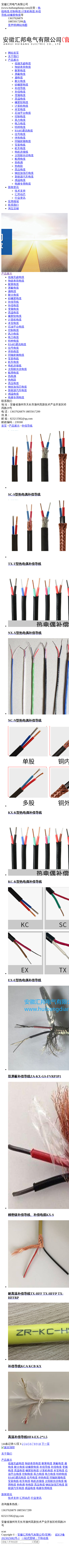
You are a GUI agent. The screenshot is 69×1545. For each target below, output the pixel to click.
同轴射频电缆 (23, 141)
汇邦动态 (20, 194)
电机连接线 (21, 151)
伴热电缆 (20, 137)
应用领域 (13, 201)
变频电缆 (20, 95)
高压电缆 (20, 169)
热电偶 (19, 162)
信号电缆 (20, 134)
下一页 (46, 1443)
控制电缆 (15, 11)
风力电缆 (20, 120)
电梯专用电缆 (23, 183)
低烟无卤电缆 (23, 63)
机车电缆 (20, 148)
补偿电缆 (20, 91)
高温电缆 (20, 98)
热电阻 (19, 166)
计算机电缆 (28, 11)
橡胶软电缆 (21, 102)
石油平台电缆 (23, 113)
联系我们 (13, 204)
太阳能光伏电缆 (24, 155)
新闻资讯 (13, 187)
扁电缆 (19, 77)
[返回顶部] (8, 1447)
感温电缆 (20, 180)
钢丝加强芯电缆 (24, 173)
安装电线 (20, 144)
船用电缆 (20, 158)
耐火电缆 (20, 81)
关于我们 (13, 56)
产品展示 (13, 59)
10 (39, 1443)
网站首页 (13, 52)
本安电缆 (20, 109)
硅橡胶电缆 (14, 14)
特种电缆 (20, 127)
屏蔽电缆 (20, 74)
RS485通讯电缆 (24, 130)
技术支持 (20, 190)
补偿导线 (20, 88)
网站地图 (22, 25)
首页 (4, 425)
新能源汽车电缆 (24, 176)
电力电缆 (20, 123)
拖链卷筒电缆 (23, 67)
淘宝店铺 (13, 208)
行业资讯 (20, 197)
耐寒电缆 (20, 70)
